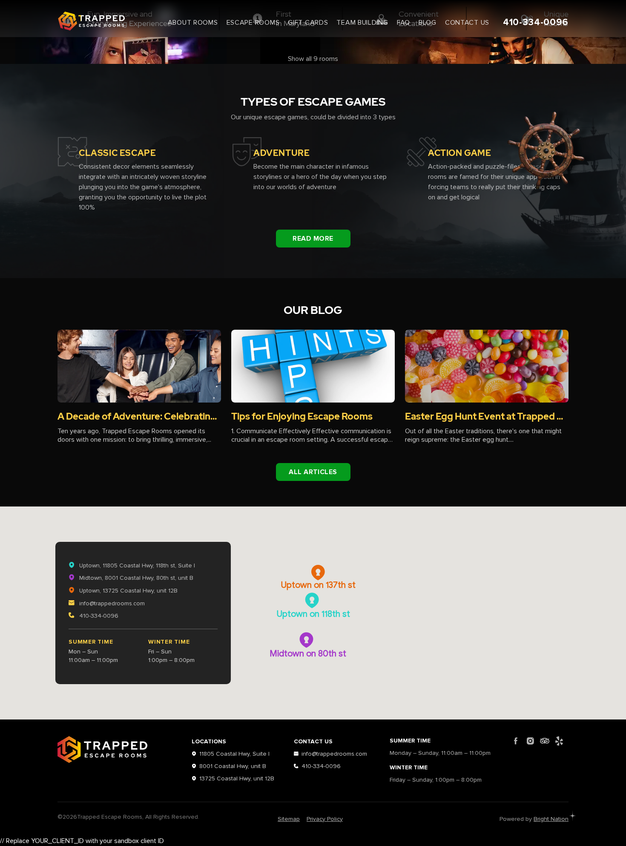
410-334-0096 (536, 22)
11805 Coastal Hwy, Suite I (234, 753)
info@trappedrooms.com (111, 603)
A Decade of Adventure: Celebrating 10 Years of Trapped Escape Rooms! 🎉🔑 (139, 416)
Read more (313, 238)
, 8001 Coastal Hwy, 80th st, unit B (136, 577)
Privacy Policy (325, 819)
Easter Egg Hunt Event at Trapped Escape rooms (487, 416)
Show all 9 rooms (313, 59)
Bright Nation (551, 819)
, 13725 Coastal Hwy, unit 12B (128, 590)
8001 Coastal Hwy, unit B (232, 766)
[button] (313, 601)
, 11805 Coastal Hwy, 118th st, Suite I (137, 565)
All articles (313, 472)
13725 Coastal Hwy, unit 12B (236, 778)
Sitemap (289, 819)
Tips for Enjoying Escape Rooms (302, 416)
